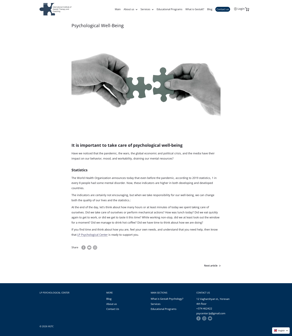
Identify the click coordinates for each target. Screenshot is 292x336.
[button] (281, 331)
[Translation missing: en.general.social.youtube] (89, 247)
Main (118, 9)
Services (145, 9)
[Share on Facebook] (83, 247)
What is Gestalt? (194, 9)
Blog (209, 9)
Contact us (223, 9)
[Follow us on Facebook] (198, 318)
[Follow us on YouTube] (210, 318)
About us (129, 9)
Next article (210, 265)
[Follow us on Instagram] (204, 318)
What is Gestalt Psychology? (167, 298)
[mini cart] (248, 9)
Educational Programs (169, 9)
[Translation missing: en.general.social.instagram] (95, 247)
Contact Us (112, 309)
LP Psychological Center (92, 234)
